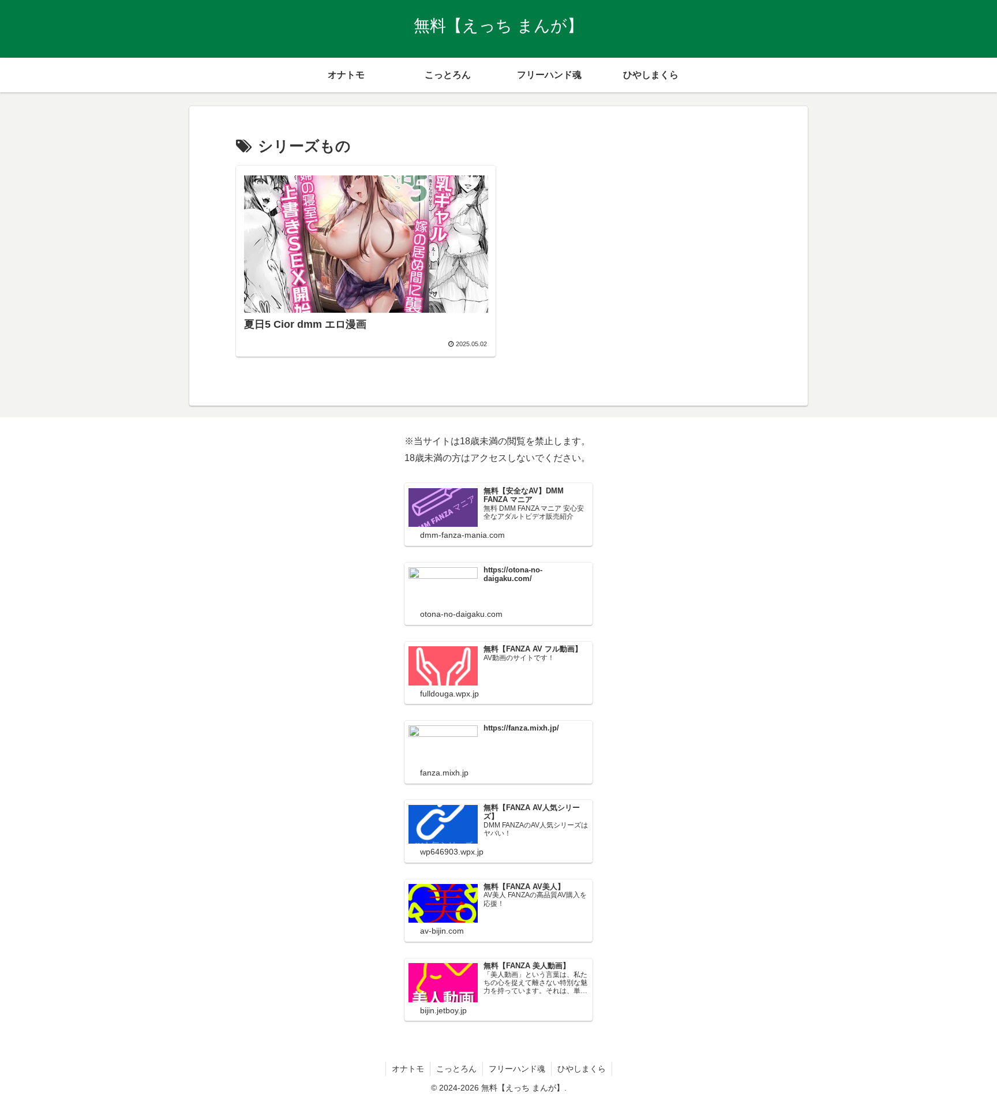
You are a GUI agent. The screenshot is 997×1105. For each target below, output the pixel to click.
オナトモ (408, 1068)
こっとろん (456, 1068)
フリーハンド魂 (517, 1068)
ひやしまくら (581, 1068)
